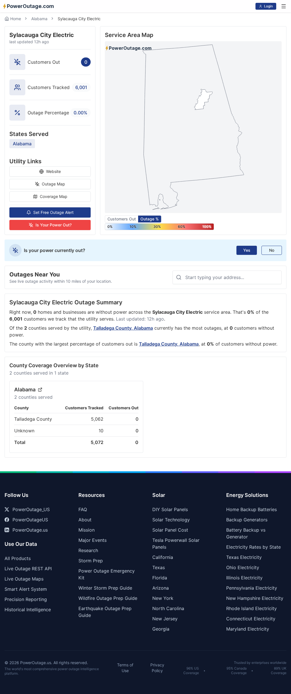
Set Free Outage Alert (53, 212)
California (162, 557)
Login (268, 6)
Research (88, 550)
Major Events (92, 540)
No (271, 250)
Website (53, 171)
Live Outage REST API (28, 568)
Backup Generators (246, 519)
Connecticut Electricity (250, 618)
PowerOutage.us (30, 530)
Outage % (149, 218)
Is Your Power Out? (54, 224)
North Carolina (168, 608)
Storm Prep (90, 560)
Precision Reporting (26, 599)
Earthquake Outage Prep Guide (105, 612)
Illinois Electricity (244, 578)
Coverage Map (53, 196)
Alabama (39, 18)
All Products (18, 558)
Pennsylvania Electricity (251, 588)
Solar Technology (171, 519)
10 (101, 430)
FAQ (82, 509)
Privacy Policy (157, 667)
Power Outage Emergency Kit (106, 574)
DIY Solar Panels (170, 509)
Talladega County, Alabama (123, 328)
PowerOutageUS (30, 519)
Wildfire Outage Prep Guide (107, 598)
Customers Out (121, 218)
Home (15, 18)
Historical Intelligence (28, 609)
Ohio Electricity (242, 567)
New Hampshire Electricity (254, 598)
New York (162, 598)
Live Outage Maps (24, 579)
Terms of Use (125, 667)
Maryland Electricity (247, 629)
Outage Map (53, 183)
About (85, 519)
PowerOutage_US (31, 509)
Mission (86, 530)
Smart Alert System (26, 589)
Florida (159, 578)
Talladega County (33, 419)
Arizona (160, 588)
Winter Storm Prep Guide (105, 588)
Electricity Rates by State (253, 547)
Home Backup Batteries (251, 509)
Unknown (24, 430)
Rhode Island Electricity (251, 608)
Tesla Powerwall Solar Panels (175, 543)
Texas (158, 567)
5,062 (97, 419)
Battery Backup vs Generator (245, 533)
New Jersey (165, 618)
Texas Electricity (244, 557)
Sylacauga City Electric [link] (79, 18)
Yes (246, 250)
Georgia (160, 629)
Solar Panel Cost (170, 530)
